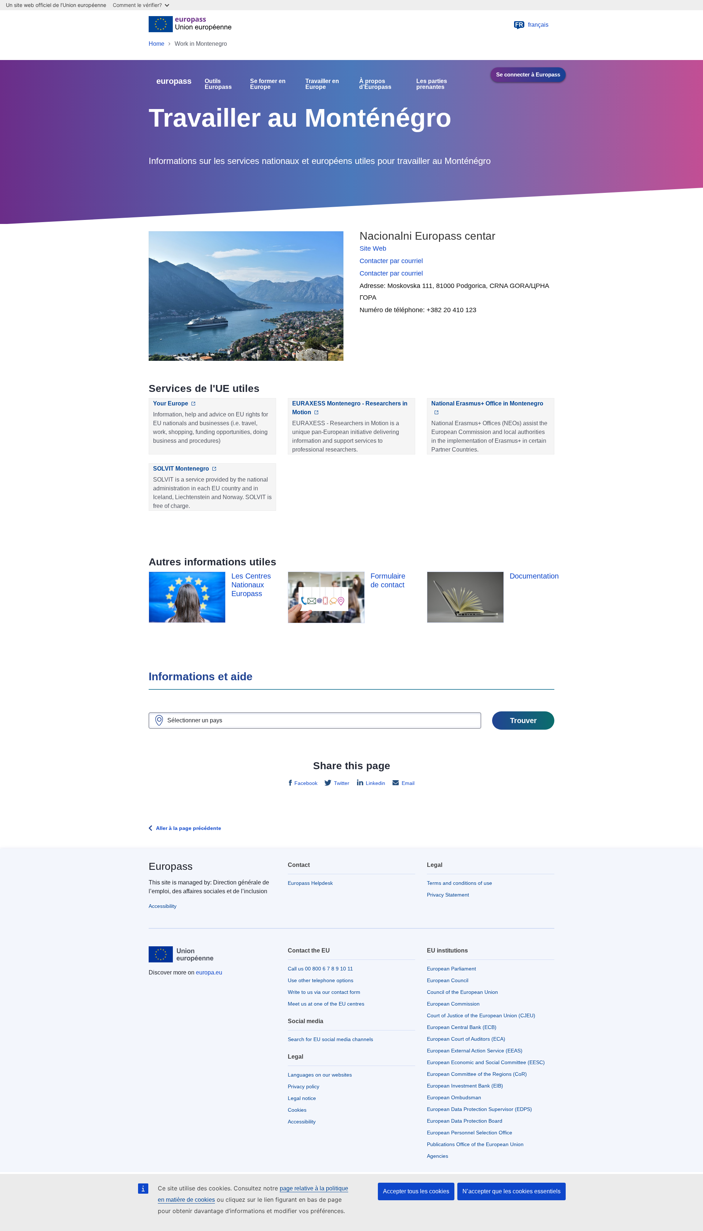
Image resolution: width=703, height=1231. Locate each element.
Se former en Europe (268, 84)
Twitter (341, 783)
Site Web (373, 248)
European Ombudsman (454, 1097)
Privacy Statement (448, 895)
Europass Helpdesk (310, 883)
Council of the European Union (462, 992)
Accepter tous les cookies (416, 1191)
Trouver (523, 720)
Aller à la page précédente (188, 828)
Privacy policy (303, 1086)
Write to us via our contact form (324, 992)
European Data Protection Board (464, 1121)
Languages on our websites (320, 1075)
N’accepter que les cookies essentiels (511, 1191)
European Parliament (451, 969)
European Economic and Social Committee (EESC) (486, 1062)
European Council (447, 980)
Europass (171, 866)
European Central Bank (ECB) (461, 1027)
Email (408, 783)
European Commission (453, 1004)
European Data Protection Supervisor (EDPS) (479, 1109)
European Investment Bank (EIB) (465, 1086)
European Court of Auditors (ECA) (466, 1039)
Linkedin (375, 783)
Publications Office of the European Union (475, 1144)
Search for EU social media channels (330, 1039)
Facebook (305, 783)
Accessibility (162, 906)
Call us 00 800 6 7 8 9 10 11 (320, 969)
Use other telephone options (320, 980)
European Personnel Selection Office (469, 1132)
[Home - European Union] (190, 25)
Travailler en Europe (322, 84)
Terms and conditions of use (459, 883)
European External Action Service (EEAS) (474, 1051)
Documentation (534, 576)
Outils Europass (218, 84)
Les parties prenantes (431, 84)
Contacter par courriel (391, 261)
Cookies (297, 1110)
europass (173, 81)
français (531, 25)
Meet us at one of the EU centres (326, 1004)
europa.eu (209, 972)
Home (156, 44)
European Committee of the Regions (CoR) (477, 1074)
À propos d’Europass (375, 84)
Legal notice (302, 1098)
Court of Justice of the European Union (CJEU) (481, 1015)
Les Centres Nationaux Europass (251, 585)
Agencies (437, 1156)
